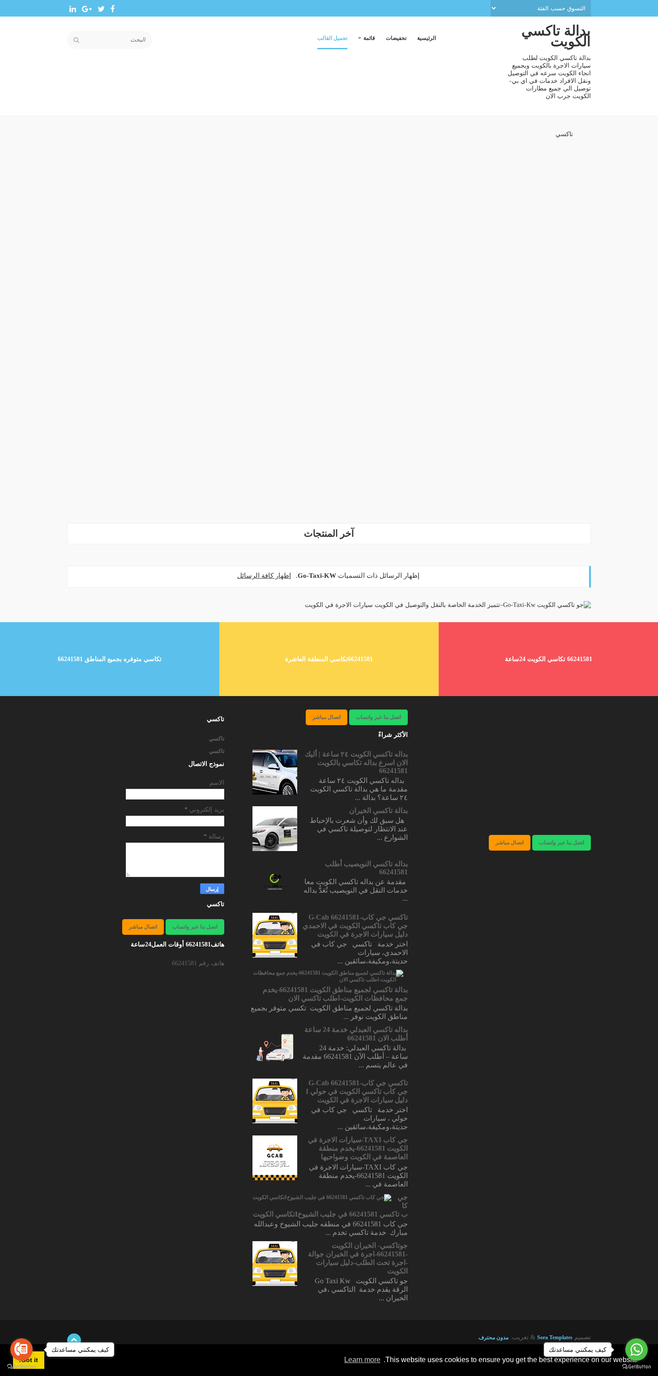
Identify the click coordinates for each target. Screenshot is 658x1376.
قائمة (369, 38)
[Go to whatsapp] (636, 1349)
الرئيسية (426, 38)
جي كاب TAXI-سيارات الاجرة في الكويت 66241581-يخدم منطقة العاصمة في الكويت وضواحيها (358, 1148)
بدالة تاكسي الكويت (556, 36)
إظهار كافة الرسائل (264, 575)
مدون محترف (493, 1337)
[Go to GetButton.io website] (21, 1367)
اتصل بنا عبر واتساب (561, 842)
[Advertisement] (329, 453)
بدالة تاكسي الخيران (378, 810)
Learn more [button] (362, 1359)
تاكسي (564, 134)
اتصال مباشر (510, 842)
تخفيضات (396, 38)
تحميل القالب (332, 38)
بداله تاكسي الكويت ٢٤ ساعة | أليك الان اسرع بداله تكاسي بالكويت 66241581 (356, 762)
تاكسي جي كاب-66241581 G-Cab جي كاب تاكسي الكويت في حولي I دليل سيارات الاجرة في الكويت (357, 1091)
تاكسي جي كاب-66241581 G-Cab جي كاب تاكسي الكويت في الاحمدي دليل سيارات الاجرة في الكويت (355, 925)
